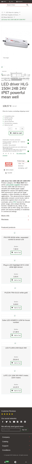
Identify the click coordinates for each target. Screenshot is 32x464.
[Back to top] (26, 462)
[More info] (28, 216)
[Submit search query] (27, 4)
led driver (20, 165)
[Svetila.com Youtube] (14, 422)
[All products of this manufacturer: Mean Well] (9, 164)
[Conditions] (29, 449)
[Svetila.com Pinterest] (25, 422)
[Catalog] (29, 441)
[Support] (29, 445)
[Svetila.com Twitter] (7, 422)
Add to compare (9, 170)
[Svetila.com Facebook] (3, 422)
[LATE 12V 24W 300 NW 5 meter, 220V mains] (16, 371)
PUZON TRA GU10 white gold (16, 293)
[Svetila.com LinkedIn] (21, 422)
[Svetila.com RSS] (10, 422)
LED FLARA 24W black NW (16, 348)
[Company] (29, 436)
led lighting (21, 168)
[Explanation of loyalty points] (28, 151)
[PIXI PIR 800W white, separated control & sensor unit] (16, 233)
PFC (14, 202)
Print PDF (9, 173)
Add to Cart (17, 252)
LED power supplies (13, 185)
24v (23, 163)
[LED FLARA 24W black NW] (16, 343)
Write (4, 1)
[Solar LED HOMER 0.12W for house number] (16, 316)
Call (12, 1)
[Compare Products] (16, 462)
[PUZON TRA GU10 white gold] (16, 288)
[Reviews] (28, 219)
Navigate (20, 1)
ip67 (26, 168)
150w (19, 163)
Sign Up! (24, 429)
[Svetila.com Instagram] (18, 422)
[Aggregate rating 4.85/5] (7, 413)
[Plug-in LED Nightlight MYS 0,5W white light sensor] (16, 260)
